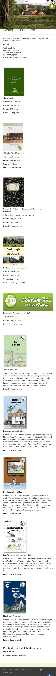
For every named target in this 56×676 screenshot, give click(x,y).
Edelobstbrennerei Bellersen (14, 656)
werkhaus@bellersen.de (18, 57)
